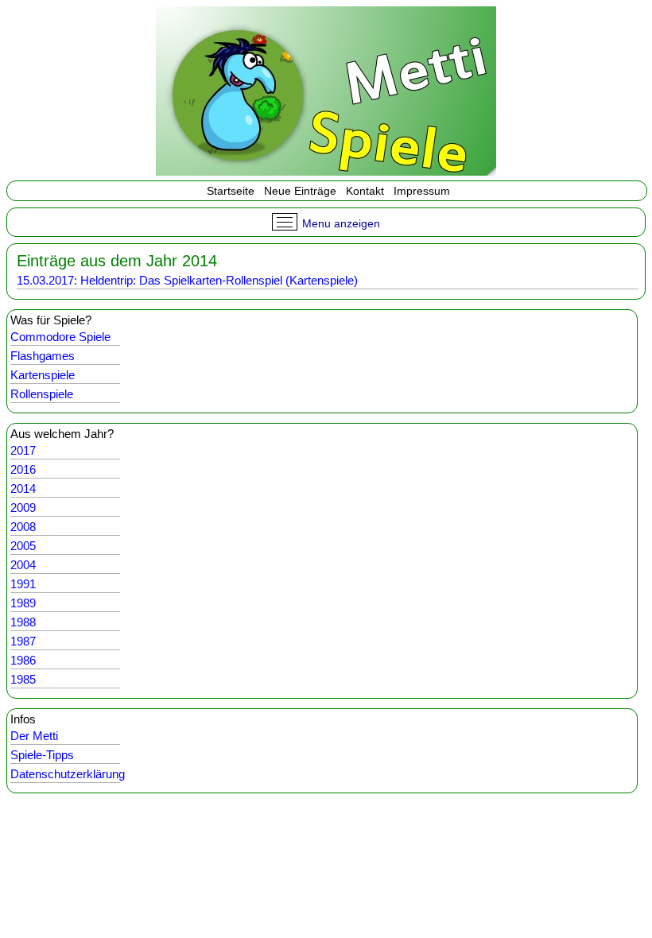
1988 (23, 622)
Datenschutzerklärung (67, 774)
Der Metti (34, 735)
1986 (23, 660)
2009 (23, 507)
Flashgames (42, 355)
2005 (23, 545)
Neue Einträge (300, 190)
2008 (23, 526)
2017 (23, 450)
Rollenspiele (41, 394)
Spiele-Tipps (42, 755)
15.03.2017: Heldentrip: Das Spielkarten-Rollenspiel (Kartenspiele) (187, 280)
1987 (23, 641)
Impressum (422, 190)
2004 (23, 565)
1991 (23, 584)
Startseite (229, 190)
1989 (23, 603)
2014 (23, 488)
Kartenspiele (42, 375)
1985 (23, 679)
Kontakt (365, 190)
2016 (23, 469)
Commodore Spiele (60, 336)
